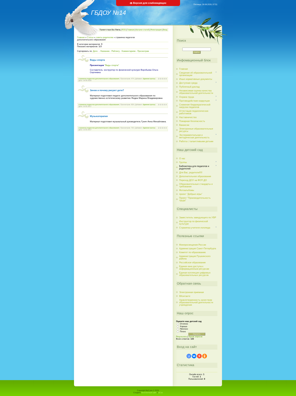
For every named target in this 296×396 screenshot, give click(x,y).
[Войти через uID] (189, 356)
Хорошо (183, 326)
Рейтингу (115, 51)
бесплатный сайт (148, 393)
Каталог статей (142, 30)
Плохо (183, 331)
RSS (124, 30)
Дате (95, 51)
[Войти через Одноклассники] (204, 356)
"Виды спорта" (112, 65)
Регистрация (156, 30)
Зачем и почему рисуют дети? (107, 90)
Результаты (181, 336)
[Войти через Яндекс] (199, 356)
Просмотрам (143, 51)
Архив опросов (195, 336)
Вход (165, 30)
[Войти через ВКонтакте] (194, 356)
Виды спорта (97, 60)
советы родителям (104, 37)
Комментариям (129, 51)
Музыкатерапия (99, 116)
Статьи (90, 37)
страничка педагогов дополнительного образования (98, 79)
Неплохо (184, 329)
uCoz (160, 393)
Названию (105, 51)
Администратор (149, 79)
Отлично (184, 324)
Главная (130, 30)
